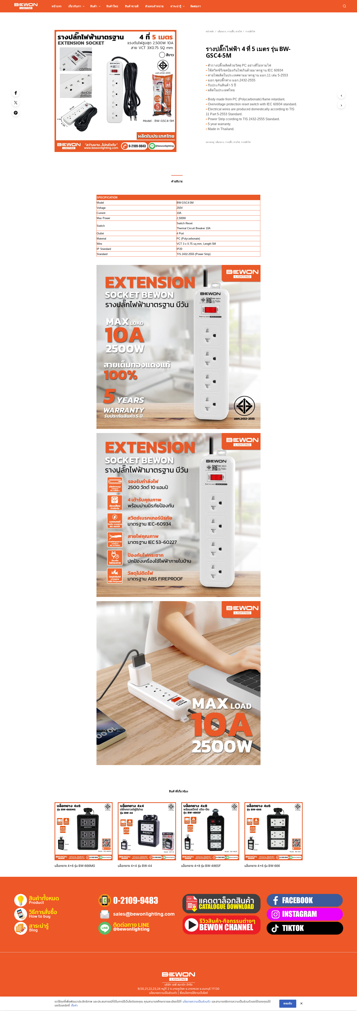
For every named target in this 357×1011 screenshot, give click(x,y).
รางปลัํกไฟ (250, 31)
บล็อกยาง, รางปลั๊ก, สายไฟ (230, 31)
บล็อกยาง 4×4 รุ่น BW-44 (135, 866)
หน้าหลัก (210, 31)
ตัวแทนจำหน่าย (154, 6)
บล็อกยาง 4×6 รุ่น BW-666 (262, 866)
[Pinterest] (16, 112)
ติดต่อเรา (195, 6)
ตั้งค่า (74, 1006)
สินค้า (93, 6)
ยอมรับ (287, 1003)
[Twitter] (16, 103)
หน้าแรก (57, 6)
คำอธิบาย (177, 181)
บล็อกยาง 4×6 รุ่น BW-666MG (75, 866)
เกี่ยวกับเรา (74, 6)
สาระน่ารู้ (175, 6)
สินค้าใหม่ (112, 6)
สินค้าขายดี (131, 6)
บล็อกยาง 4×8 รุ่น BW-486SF (201, 866)
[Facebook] (16, 93)
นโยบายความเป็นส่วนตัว (197, 1002)
